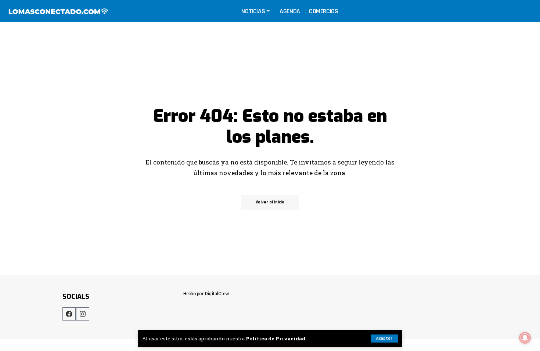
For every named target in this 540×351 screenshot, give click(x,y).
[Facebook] (69, 314)
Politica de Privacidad (275, 338)
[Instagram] (82, 314)
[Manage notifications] (525, 338)
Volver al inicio (270, 202)
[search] (527, 11)
